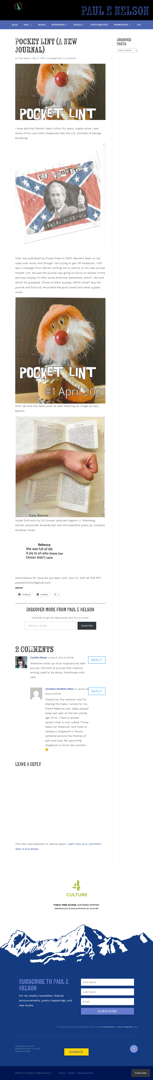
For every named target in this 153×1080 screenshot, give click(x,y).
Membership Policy (85, 1073)
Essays (78, 25)
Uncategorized (54, 58)
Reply (96, 660)
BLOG (15, 25)
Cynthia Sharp (38, 657)
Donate (76, 1052)
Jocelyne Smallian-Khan (59, 688)
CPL (139, 25)
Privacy (62, 1073)
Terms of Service (125, 1027)
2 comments (69, 58)
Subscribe (87, 625)
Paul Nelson (24, 58)
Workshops (121, 25)
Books (42, 25)
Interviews (58, 25)
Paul (26, 25)
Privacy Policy (108, 1027)
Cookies (71, 1073)
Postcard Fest (99, 25)
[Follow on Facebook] (134, 1049)
